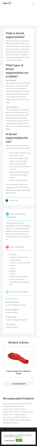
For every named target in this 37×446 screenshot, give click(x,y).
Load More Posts (18, 384)
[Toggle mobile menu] (33, 4)
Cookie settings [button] (9, 440)
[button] (18, 200)
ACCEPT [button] (19, 440)
